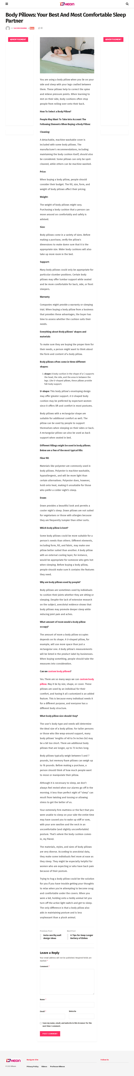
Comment (45, 966)
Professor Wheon (57, 1066)
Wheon (13, 1066)
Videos (44, 1066)
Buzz (32, 28)
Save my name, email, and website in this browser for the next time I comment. (67, 1024)
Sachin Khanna (20, 28)
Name (43, 999)
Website (72, 1011)
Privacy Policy (32, 1066)
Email (43, 1011)
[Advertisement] (19, 83)
